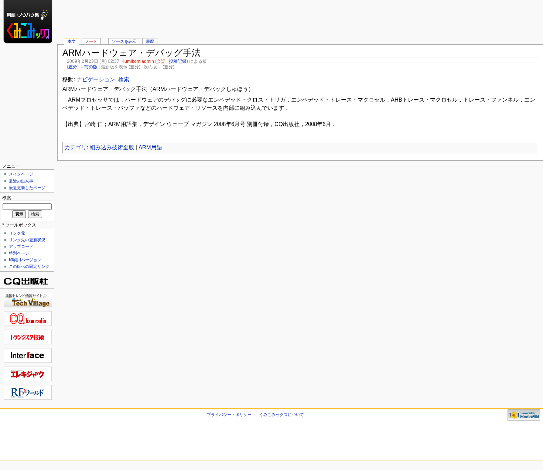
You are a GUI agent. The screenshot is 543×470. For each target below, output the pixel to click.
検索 (123, 79)
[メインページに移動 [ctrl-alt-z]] (28, 28)
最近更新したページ (27, 187)
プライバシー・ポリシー (229, 414)
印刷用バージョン (25, 260)
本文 (72, 41)
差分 (72, 66)
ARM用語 (150, 147)
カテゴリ (76, 147)
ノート (91, 41)
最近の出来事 (21, 181)
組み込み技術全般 (112, 147)
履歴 (150, 41)
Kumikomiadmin (138, 61)
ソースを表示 (124, 41)
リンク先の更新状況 (27, 240)
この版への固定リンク (29, 266)
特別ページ (19, 253)
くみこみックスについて (281, 414)
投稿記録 (178, 61)
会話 (161, 61)
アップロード (21, 246)
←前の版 (89, 66)
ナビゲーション (95, 79)
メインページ (21, 174)
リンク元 (17, 233)
